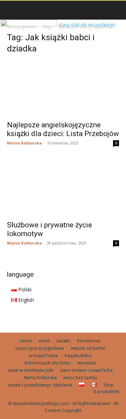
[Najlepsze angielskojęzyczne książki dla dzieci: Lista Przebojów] (63, 88)
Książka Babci (78, 355)
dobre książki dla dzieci (47, 363)
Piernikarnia (88, 341)
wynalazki (86, 363)
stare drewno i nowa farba (86, 370)
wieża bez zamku (80, 378)
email (44, 341)
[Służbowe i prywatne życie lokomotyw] (63, 188)
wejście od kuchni (88, 348)
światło (63, 341)
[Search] (116, 10)
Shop (108, 385)
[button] (12, 10)
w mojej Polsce (43, 355)
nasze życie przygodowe (39, 348)
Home (26, 341)
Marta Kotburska (24, 142)
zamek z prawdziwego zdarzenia (39, 385)
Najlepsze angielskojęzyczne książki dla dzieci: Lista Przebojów (63, 129)
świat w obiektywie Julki (31, 370)
